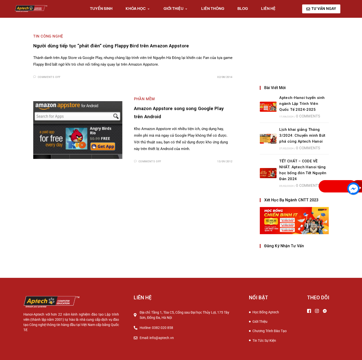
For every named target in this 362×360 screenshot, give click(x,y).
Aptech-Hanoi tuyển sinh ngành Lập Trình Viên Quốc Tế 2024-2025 (302, 103)
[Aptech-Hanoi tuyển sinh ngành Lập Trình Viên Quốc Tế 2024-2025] (268, 107)
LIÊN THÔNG (212, 8)
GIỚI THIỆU (173, 8)
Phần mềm (144, 99)
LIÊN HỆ (268, 8)
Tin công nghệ (48, 36)
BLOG (242, 8)
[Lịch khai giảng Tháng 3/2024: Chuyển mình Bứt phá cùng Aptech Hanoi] (268, 138)
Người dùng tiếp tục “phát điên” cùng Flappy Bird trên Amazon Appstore (111, 46)
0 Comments (308, 116)
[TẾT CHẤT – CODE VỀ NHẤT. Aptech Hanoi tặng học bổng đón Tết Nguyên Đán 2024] (268, 173)
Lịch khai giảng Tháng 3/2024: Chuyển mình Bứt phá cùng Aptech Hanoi (302, 135)
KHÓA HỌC (136, 8)
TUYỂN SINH (101, 8)
